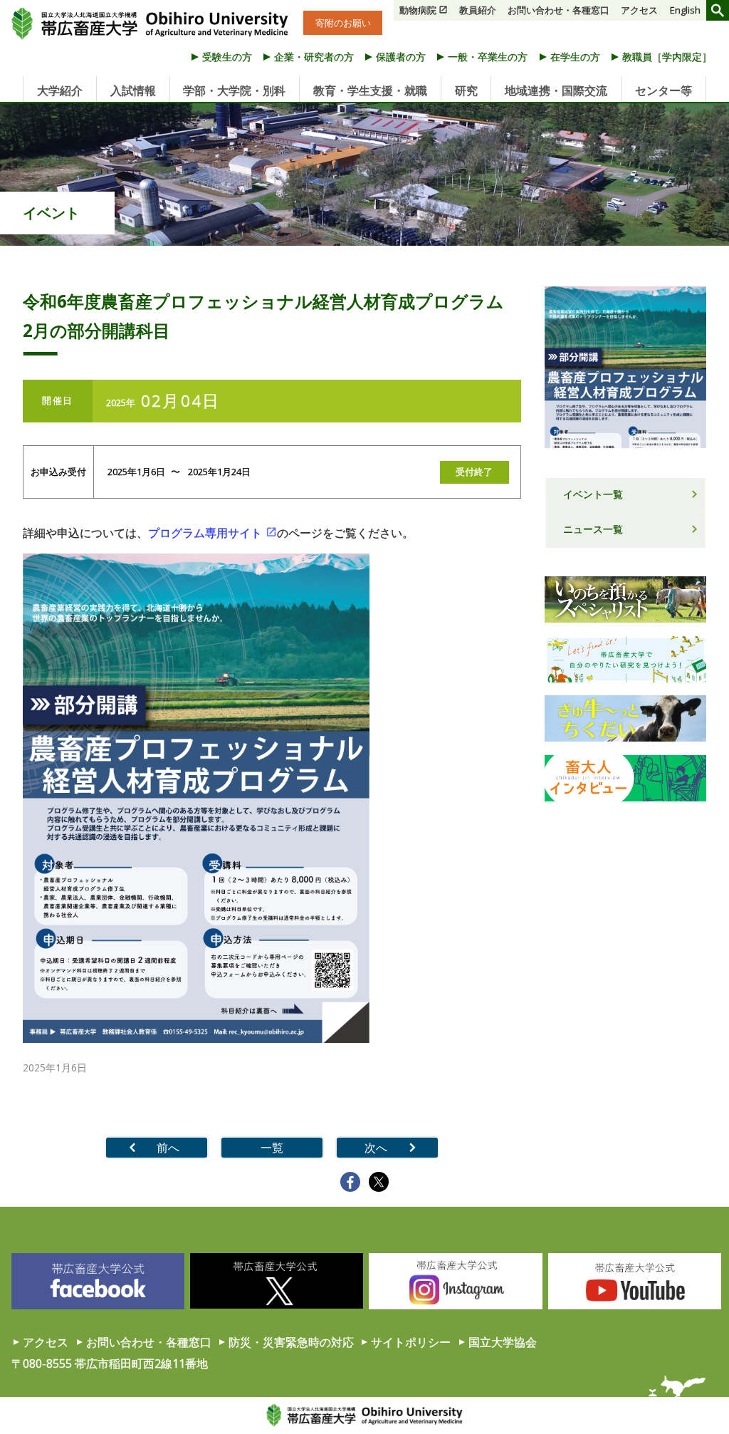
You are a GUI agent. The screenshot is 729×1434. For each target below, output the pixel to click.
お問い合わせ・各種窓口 (558, 10)
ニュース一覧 (593, 529)
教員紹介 (477, 10)
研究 (466, 90)
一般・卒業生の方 (488, 56)
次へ (375, 1147)
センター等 (663, 90)
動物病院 (417, 10)
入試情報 (133, 90)
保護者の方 (401, 56)
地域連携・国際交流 (556, 90)
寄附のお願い (343, 22)
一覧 (272, 1147)
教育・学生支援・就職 (370, 90)
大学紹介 (60, 90)
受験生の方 (227, 56)
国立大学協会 (502, 1342)
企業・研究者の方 (314, 56)
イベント (51, 212)
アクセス (639, 10)
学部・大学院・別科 (234, 90)
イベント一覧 (593, 494)
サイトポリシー (411, 1342)
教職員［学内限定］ (667, 56)
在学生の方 (575, 56)
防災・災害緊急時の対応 (291, 1342)
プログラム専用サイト (205, 533)
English (685, 10)
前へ (168, 1147)
